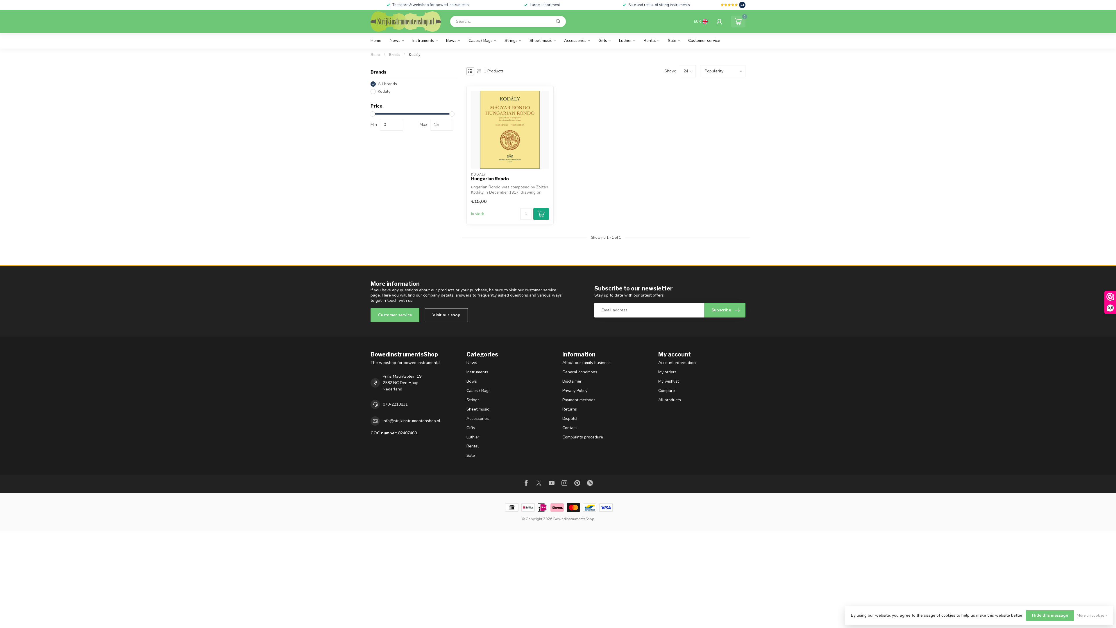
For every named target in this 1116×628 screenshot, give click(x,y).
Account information (677, 362)
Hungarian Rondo (490, 178)
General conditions (579, 372)
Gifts (602, 40)
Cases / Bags (480, 40)
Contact (569, 428)
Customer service (704, 40)
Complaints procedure (582, 437)
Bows (451, 40)
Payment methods (578, 400)
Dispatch (570, 418)
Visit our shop (446, 315)
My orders (667, 372)
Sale (672, 40)
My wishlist (668, 381)
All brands (387, 84)
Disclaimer (572, 381)
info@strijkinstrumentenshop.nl (411, 421)
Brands (394, 54)
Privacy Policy (574, 390)
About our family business (586, 362)
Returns (569, 409)
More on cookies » (1092, 615)
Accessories (575, 40)
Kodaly (415, 54)
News (395, 40)
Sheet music (541, 40)
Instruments (423, 40)
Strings (511, 40)
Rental (650, 40)
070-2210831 (395, 404)
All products (669, 400)
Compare (666, 390)
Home (376, 40)
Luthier (625, 40)
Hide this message (1050, 615)
